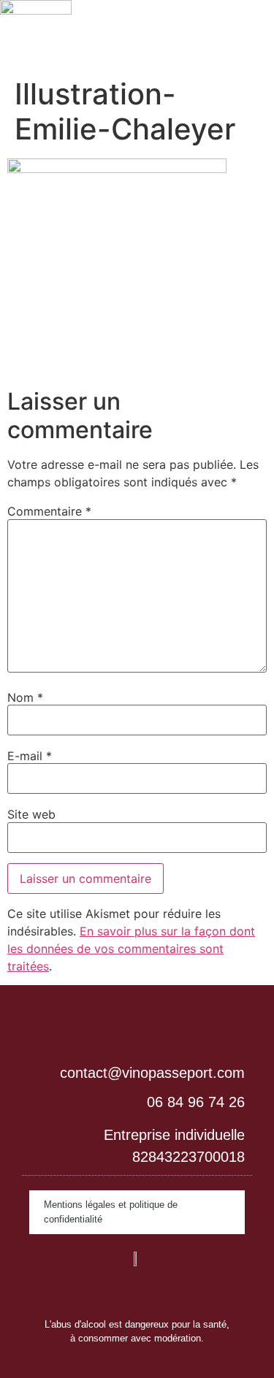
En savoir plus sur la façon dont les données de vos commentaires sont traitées (131, 948)
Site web (31, 814)
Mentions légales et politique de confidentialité (111, 1212)
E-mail (29, 756)
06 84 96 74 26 (196, 1102)
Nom (25, 697)
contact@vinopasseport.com (152, 1073)
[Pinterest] (181, 1292)
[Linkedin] (93, 1292)
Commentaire (49, 511)
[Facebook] (152, 1292)
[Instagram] (123, 1292)
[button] (221, 30)
